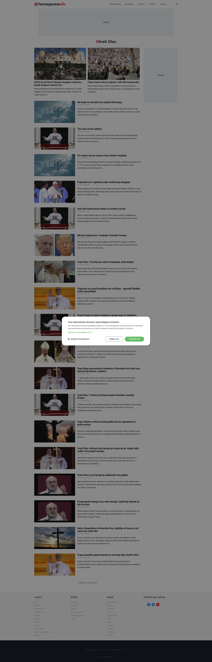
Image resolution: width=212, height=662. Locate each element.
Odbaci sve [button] (114, 339)
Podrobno (129, 328)
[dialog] (106, 331)
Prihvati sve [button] (134, 339)
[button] (106, 332)
